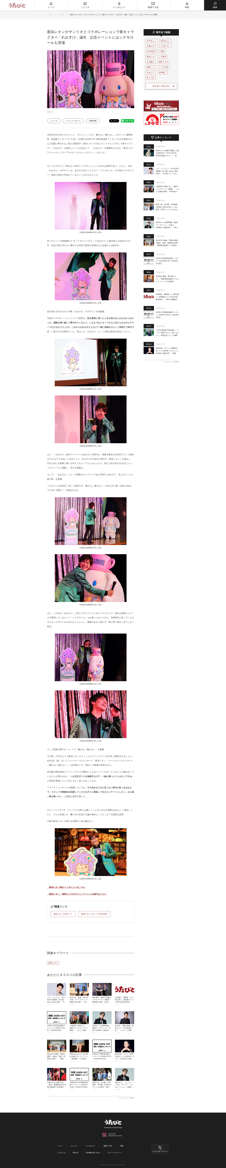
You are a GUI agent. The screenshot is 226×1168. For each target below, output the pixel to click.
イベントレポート (73, 121)
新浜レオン (53, 963)
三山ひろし (165, 46)
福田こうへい (152, 67)
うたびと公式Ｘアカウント (160, 1151)
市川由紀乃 (151, 51)
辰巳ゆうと (165, 41)
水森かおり (151, 46)
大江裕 (165, 67)
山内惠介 (150, 62)
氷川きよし (151, 41)
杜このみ (150, 78)
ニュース (61, 14)
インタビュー (90, 1146)
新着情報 (93, 121)
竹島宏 (163, 57)
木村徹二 (162, 72)
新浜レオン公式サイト (63, 914)
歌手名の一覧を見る (161, 86)
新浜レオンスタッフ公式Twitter (94, 914)
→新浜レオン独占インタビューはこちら (66, 887)
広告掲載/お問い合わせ (93, 1152)
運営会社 (75, 1152)
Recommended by (124, 1098)
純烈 (162, 51)
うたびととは (61, 1152)
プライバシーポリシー (114, 1152)
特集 (121, 1146)
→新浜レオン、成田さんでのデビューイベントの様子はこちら (76, 894)
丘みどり (150, 72)
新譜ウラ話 (108, 1146)
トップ (49, 14)
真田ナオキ (163, 62)
